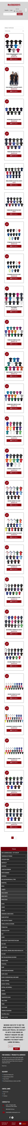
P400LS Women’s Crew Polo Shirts (14, 372)
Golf (2, 933)
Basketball (4, 882)
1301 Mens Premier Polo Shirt (14, 662)
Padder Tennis (4, 960)
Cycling (3, 910)
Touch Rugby (4, 1007)
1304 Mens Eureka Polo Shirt (14, 758)
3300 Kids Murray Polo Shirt (13, 501)
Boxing (2, 903)
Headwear (3, 866)
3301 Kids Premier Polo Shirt (14, 597)
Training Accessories (6, 1010)
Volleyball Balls (5, 1014)
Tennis (2, 1004)
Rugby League (4, 974)
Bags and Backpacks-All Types (8, 879)
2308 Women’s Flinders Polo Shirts (14, 436)
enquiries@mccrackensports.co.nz (13, 1112)
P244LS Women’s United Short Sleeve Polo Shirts (14, 307)
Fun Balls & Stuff (5, 930)
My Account (5, 1091)
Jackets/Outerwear (6, 869)
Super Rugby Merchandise (7, 970)
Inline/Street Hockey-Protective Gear (10, 940)
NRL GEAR (3, 953)
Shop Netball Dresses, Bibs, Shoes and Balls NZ (12, 950)
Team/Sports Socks (5, 997)
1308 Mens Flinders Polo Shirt (14, 468)
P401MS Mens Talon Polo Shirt (14, 119)
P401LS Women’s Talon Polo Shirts (14, 87)
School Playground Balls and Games (10, 977)
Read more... (4, 1065)
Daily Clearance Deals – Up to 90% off (10, 852)
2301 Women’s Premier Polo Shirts (14, 629)
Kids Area (3, 943)
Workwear (3, 876)
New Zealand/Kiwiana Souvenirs (8, 957)
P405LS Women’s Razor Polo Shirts (14, 181)
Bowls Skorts (5, 892)
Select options (14, 59)
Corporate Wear (5, 859)
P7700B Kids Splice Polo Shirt (14, 242)
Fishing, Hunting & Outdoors (7, 923)
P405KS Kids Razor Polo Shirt (14, 151)
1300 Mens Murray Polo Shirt (14, 565)
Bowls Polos (4, 899)
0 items (19, 11)
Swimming (3, 994)
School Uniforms (5, 980)
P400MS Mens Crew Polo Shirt (14, 404)
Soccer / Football (5, 984)
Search (19, 14)
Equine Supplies (5, 917)
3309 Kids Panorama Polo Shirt (14, 790)
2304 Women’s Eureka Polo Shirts (14, 726)
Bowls (2, 886)
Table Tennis (4, 1000)
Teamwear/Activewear (6, 856)
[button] (26, 10)
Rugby (2, 967)
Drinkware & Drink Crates (7, 913)
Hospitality (4, 862)
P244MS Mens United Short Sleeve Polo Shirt (14, 55)
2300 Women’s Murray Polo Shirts (14, 533)
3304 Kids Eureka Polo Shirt (14, 694)
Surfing (3, 990)
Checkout (5, 1096)
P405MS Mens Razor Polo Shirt (14, 210)
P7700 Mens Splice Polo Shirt (14, 274)
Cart (4, 1093)
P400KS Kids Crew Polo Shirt (13, 340)
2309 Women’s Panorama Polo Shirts (14, 823)
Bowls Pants (4, 896)
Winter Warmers (5, 872)
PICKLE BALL (3, 963)
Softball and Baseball (6, 987)
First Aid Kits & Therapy (6, 920)
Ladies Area (4, 947)
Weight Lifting (4, 1017)
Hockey (3, 937)
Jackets (3, 889)
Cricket (3, 907)
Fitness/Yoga (4, 927)
